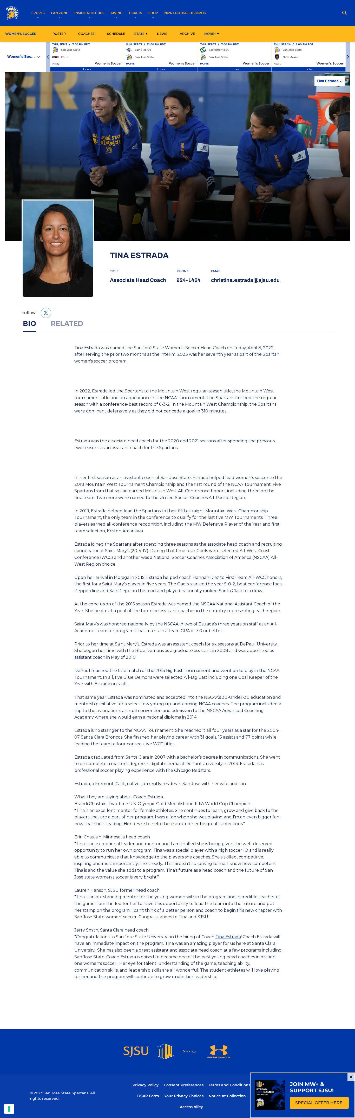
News (162, 34)
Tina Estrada (228, 936)
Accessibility (191, 1106)
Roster (59, 34)
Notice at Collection (227, 1096)
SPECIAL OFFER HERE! (322, 1104)
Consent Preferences (183, 1085)
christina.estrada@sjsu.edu (245, 280)
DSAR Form (148, 1096)
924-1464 (188, 280)
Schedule (116, 34)
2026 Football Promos (185, 13)
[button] (48, 57)
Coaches (86, 34)
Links (87, 69)
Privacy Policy (146, 1085)
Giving (116, 13)
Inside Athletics (89, 13)
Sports (38, 13)
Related (67, 323)
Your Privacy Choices (183, 1096)
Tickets (135, 13)
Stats (139, 34)
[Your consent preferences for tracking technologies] (9, 1109)
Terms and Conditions (229, 1085)
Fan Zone (59, 13)
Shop (153, 13)
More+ (210, 34)
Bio (29, 323)
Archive (187, 34)
